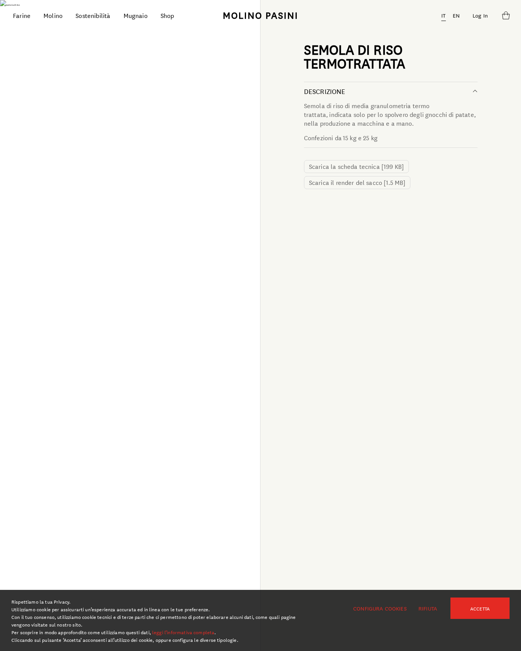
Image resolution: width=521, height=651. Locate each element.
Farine (22, 15)
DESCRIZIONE (325, 91)
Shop (167, 15)
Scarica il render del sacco (357, 182)
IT (443, 15)
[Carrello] (505, 15)
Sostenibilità (93, 15)
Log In (480, 15)
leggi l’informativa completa (183, 632)
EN (456, 15)
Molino (53, 15)
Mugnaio (136, 15)
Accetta (480, 608)
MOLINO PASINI (260, 14)
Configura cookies (380, 608)
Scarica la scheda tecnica (356, 166)
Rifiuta (427, 608)
